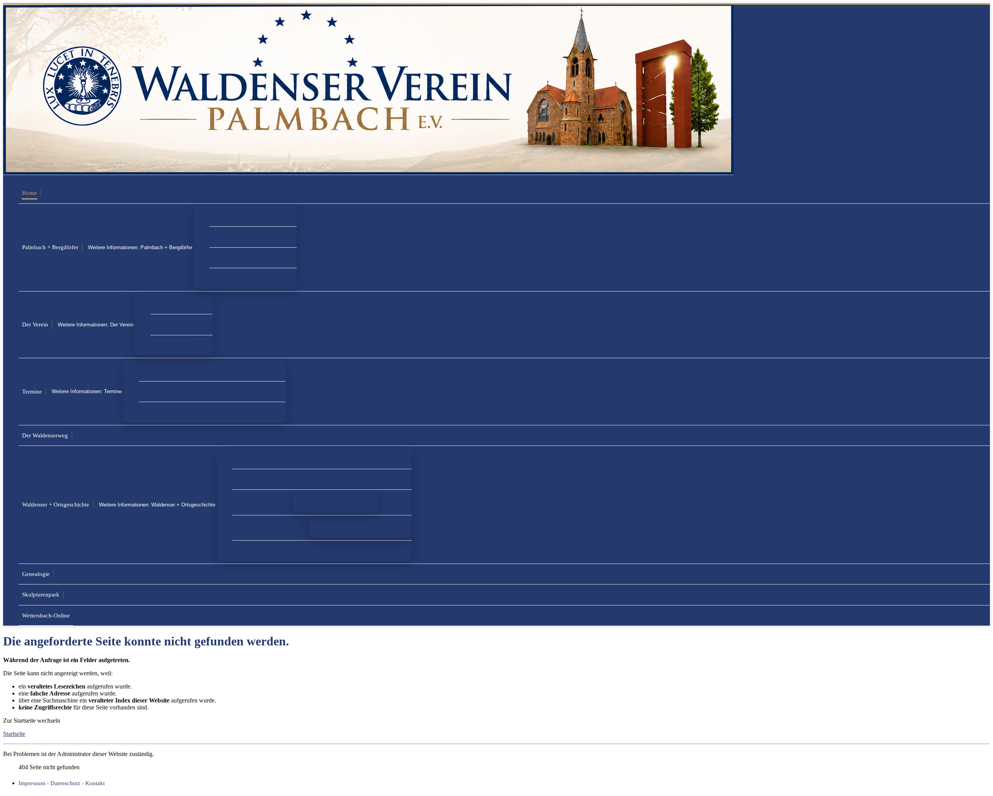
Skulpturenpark (40, 594)
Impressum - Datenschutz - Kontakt (62, 783)
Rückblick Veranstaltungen (178, 412)
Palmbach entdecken (241, 236)
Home (29, 192)
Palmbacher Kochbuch (342, 502)
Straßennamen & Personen (271, 479)
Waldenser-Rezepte (262, 502)
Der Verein (35, 324)
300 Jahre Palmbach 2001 (270, 527)
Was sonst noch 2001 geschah (368, 527)
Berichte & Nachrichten (245, 278)
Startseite (14, 733)
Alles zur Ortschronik (265, 458)
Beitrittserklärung (178, 345)
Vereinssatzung (175, 324)
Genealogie (36, 574)
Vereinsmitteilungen (181, 303)
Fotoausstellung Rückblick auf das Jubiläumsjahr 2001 (212, 370)
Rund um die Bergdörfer (246, 257)
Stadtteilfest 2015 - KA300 (271, 550)
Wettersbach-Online (46, 615)
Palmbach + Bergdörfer (50, 247)
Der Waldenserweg (45, 435)
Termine (32, 391)
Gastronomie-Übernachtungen (253, 216)
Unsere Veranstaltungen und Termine (190, 391)
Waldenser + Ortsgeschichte (55, 504)
